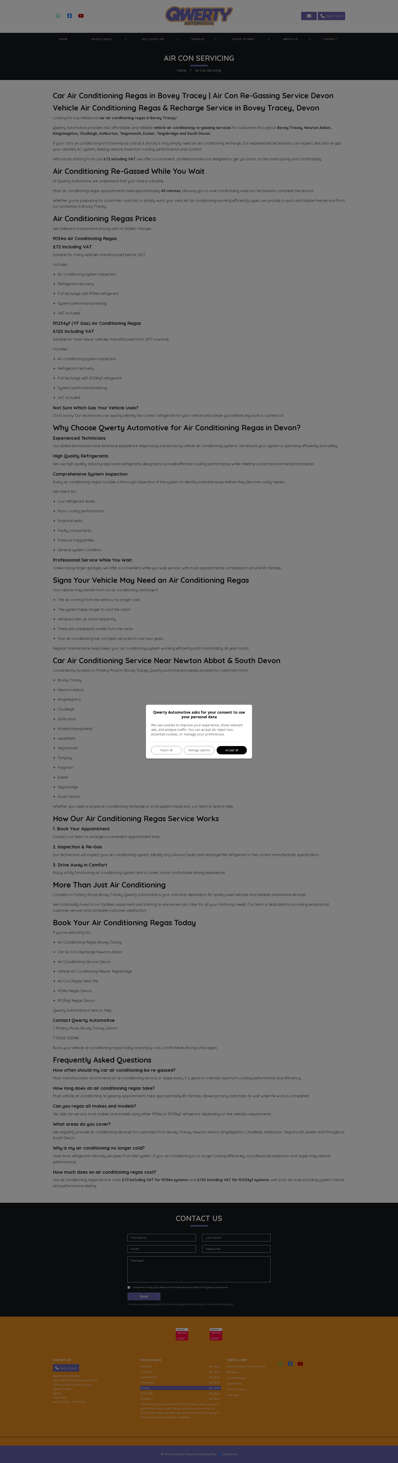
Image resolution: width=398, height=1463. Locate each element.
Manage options (199, 750)
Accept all (231, 750)
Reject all (166, 750)
